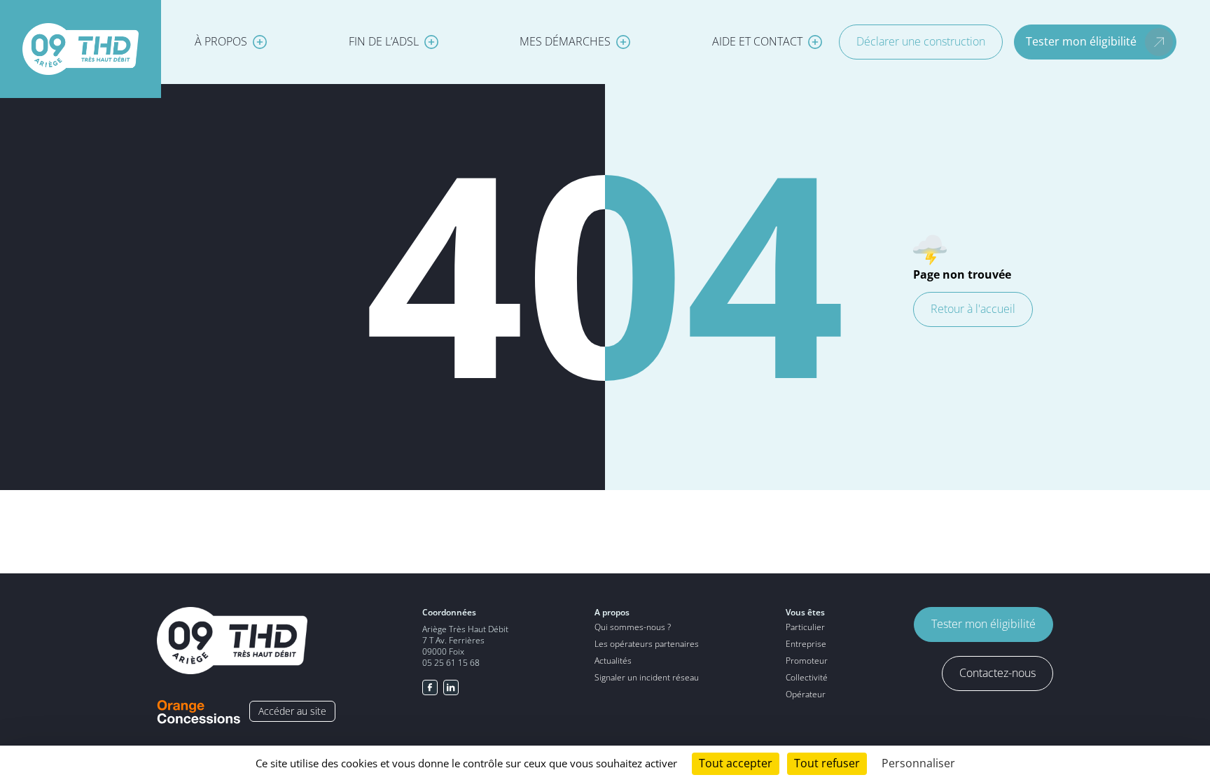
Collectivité (807, 677)
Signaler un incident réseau (646, 677)
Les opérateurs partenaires (646, 643)
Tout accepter (735, 763)
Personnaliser (918, 763)
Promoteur (807, 660)
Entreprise (806, 643)
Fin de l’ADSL (384, 42)
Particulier (805, 626)
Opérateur (806, 694)
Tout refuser (827, 763)
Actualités (613, 660)
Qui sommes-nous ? (632, 626)
